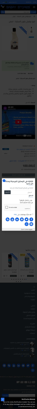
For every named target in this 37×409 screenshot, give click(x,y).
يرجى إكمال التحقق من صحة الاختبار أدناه (26, 201)
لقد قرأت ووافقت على (22, 214)
